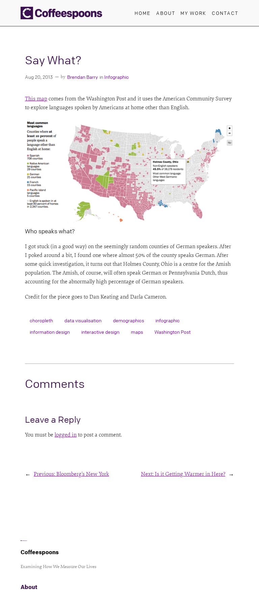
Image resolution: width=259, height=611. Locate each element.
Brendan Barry (82, 77)
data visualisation (83, 320)
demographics (128, 320)
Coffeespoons (40, 552)
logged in (66, 434)
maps (137, 332)
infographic (167, 320)
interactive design (100, 332)
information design (50, 332)
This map (36, 98)
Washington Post (172, 332)
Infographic (116, 77)
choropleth (41, 320)
